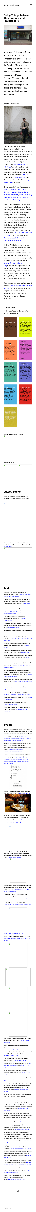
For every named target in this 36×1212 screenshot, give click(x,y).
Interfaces (7, 167)
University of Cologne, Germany (22, 1129)
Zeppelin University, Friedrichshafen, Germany (20, 1148)
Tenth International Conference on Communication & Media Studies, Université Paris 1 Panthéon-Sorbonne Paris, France (17, 738)
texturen (25, 175)
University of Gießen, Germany (23, 1121)
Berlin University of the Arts (13, 189)
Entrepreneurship (19, 164)
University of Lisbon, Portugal (24, 1100)
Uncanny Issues (19, 177)
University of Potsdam (11, 195)
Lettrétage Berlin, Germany (20, 1060)
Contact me (7, 1208)
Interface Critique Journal (13, 627)
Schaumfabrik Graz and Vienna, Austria (17, 1179)
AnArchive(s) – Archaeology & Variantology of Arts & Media (17, 694)
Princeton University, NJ (24, 793)
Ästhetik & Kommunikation (17, 634)
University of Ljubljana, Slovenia (16, 1049)
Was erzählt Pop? (25, 652)
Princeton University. (13, 200)
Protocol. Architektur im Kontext (11, 704)
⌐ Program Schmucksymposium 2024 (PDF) (14, 933)
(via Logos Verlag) (8, 546)
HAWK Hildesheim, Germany (14, 857)
